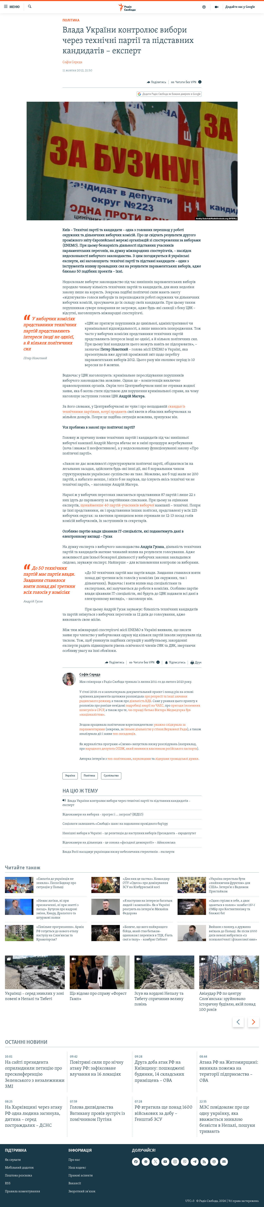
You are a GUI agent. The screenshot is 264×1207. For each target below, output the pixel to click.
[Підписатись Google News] (146, 1162)
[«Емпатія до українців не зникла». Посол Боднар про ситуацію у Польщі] (19, 885)
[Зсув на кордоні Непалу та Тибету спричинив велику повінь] (164, 972)
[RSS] (204, 1162)
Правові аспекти (80, 1175)
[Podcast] (214, 1162)
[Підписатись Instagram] (175, 1162)
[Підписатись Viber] (185, 1162)
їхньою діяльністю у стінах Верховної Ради (155, 729)
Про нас (74, 1160)
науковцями (142, 759)
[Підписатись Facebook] (136, 1162)
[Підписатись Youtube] (165, 1162)
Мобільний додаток (19, 1167)
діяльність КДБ (140, 701)
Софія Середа (72, 62)
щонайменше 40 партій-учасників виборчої (117, 505)
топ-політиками (119, 759)
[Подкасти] (204, 7)
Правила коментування (22, 1191)
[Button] (156, 82)
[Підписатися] (224, 1162)
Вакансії (74, 1183)
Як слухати (13, 1160)
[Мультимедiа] (216, 7)
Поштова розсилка (18, 1175)
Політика (70, 20)
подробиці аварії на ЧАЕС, (145, 705)
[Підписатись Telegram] (194, 1162)
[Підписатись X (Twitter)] (155, 1162)
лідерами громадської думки (176, 759)
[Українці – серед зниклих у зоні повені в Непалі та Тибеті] (35, 972)
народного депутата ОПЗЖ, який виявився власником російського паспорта (141, 748)
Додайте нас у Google (240, 7)
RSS (8, 1183)
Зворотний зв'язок (81, 1191)
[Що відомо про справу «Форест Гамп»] (100, 972)
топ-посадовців (124, 734)
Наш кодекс (77, 1167)
